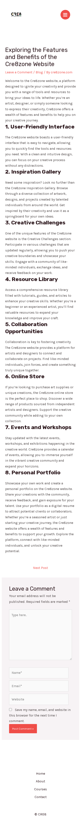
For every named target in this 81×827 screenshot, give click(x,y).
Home (40, 774)
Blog (39, 72)
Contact (41, 797)
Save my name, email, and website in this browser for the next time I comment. (40, 715)
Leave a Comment (18, 72)
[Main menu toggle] (65, 15)
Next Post (40, 568)
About (40, 781)
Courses (40, 789)
